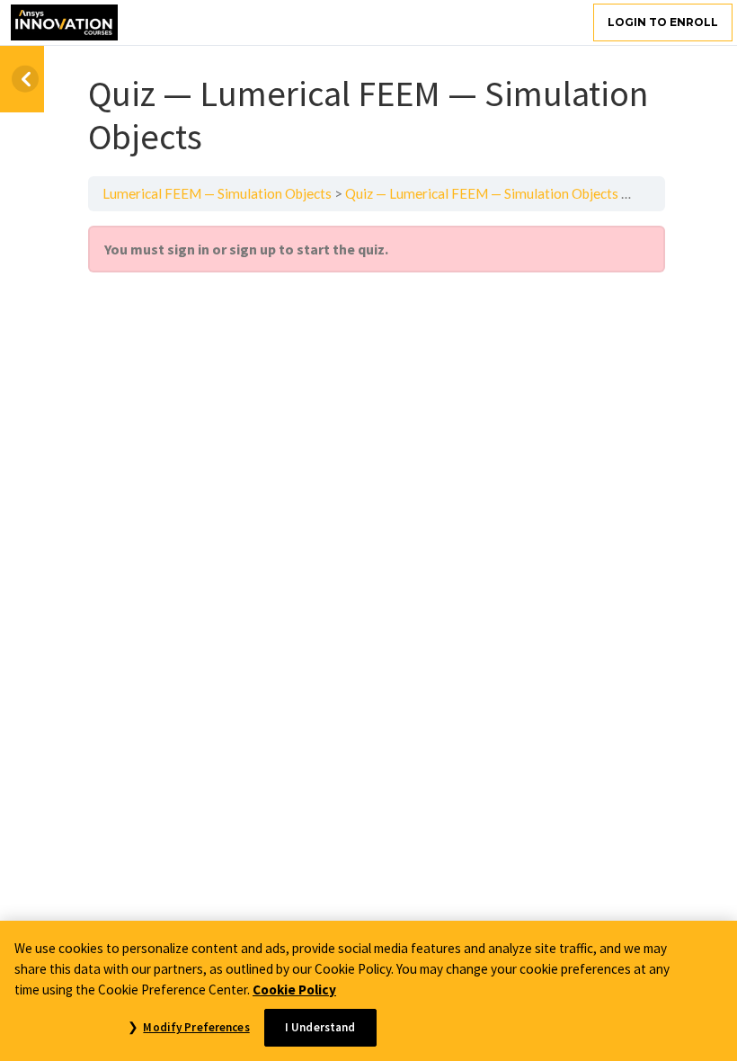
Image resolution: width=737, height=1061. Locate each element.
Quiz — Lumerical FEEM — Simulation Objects (481, 193)
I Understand (320, 1027)
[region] (368, 991)
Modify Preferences (196, 1027)
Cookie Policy (294, 989)
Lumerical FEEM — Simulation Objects (217, 193)
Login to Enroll (663, 22)
